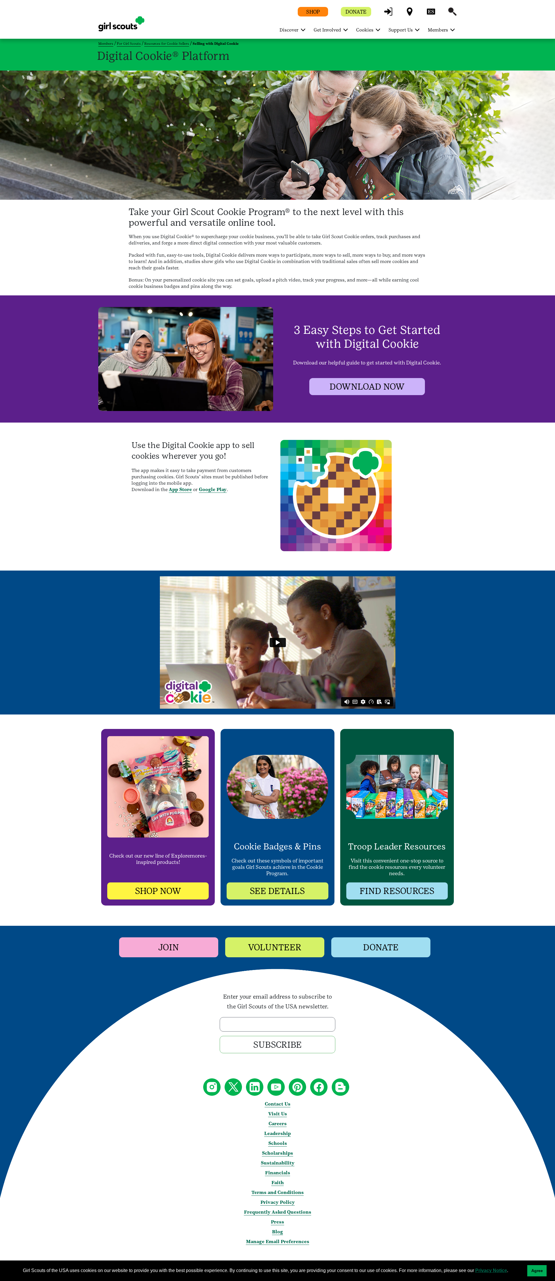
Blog (277, 1231)
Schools (277, 1143)
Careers (278, 1123)
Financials (277, 1173)
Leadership (277, 1133)
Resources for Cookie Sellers (166, 44)
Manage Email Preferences (277, 1241)
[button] (388, 14)
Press (277, 1222)
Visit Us (277, 1114)
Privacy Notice (491, 1270)
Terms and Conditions (277, 1192)
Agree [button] (537, 1270)
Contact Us (278, 1104)
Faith (277, 1182)
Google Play (213, 489)
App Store (180, 489)
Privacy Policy (277, 1202)
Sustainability (278, 1163)
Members (105, 44)
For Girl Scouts (129, 44)
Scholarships (277, 1153)
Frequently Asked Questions (277, 1212)
